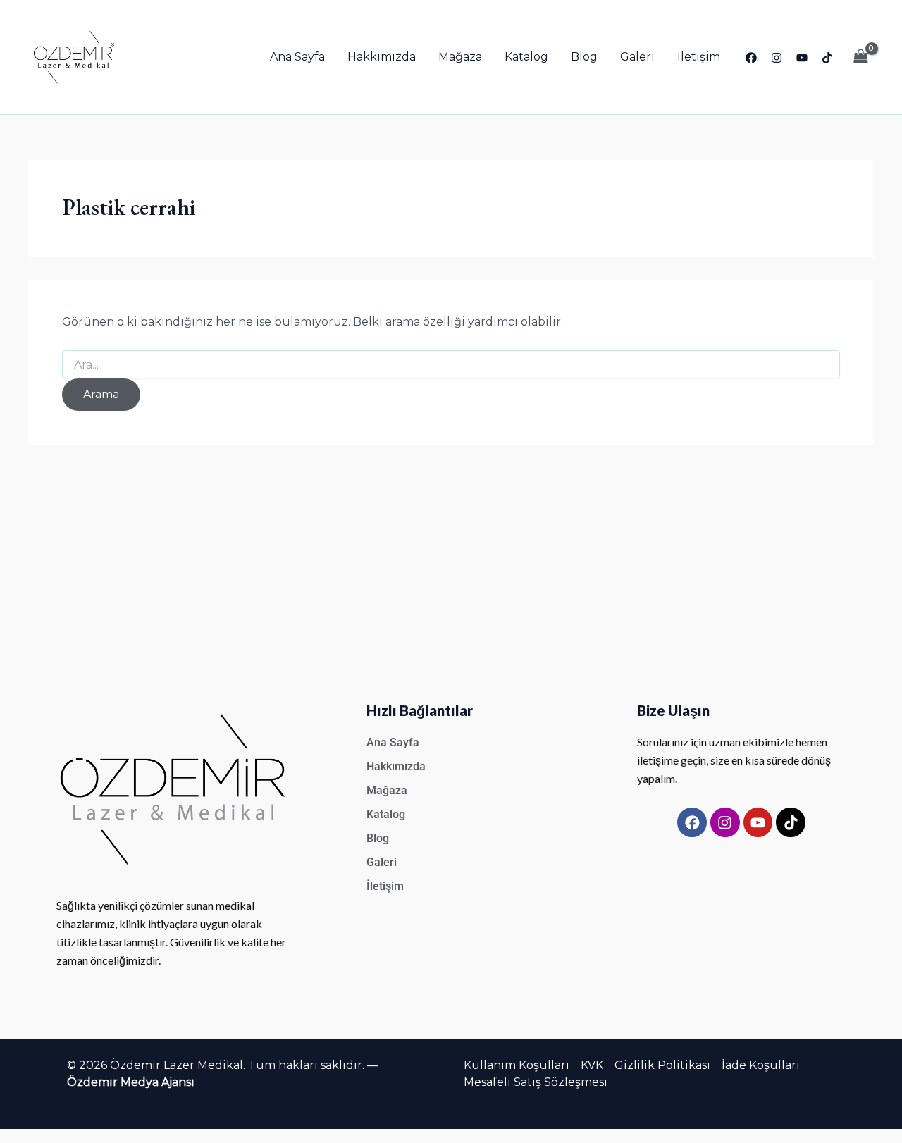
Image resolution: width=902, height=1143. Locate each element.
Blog (584, 56)
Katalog (526, 56)
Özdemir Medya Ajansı (130, 1082)
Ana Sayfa (297, 56)
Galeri (637, 56)
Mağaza (460, 56)
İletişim (698, 56)
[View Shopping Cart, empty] (860, 57)
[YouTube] (802, 57)
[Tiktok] (827, 57)
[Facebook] (751, 57)
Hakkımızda (381, 56)
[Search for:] (451, 365)
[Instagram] (776, 57)
